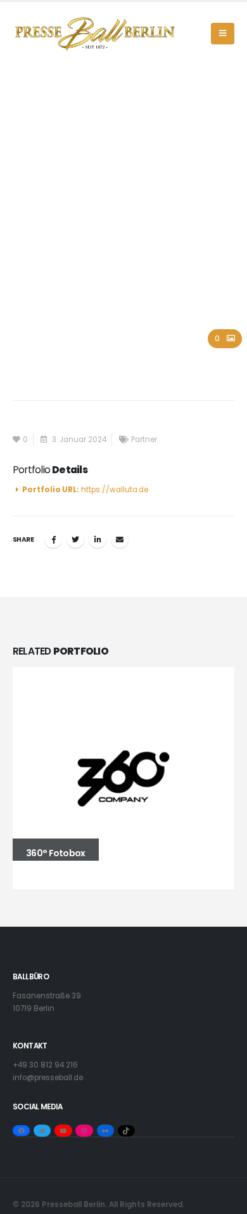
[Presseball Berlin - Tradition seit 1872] (95, 34)
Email (120, 539)
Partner (144, 439)
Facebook (53, 539)
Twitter (75, 539)
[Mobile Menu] (222, 33)
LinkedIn (97, 539)
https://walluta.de (114, 490)
